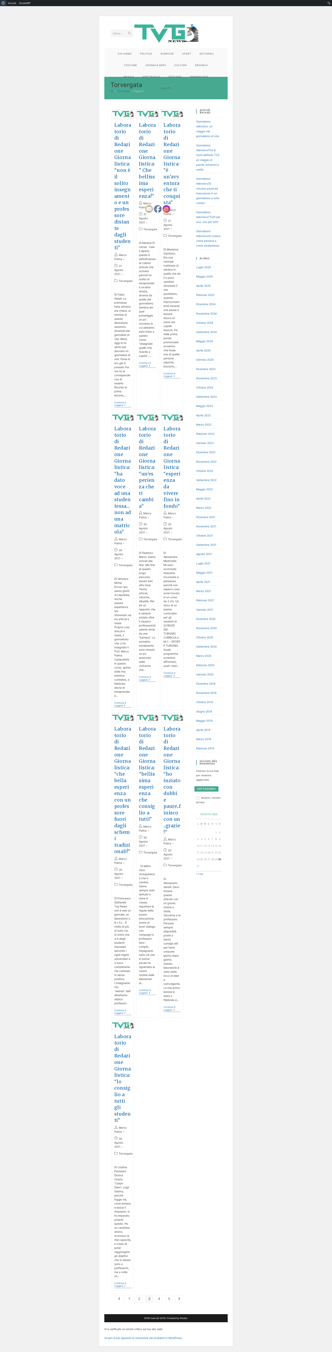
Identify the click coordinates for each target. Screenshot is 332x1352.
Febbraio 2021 (205, 600)
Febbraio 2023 (205, 433)
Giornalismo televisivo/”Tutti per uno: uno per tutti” (208, 216)
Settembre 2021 (206, 544)
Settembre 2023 (206, 396)
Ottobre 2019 (204, 702)
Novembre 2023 (206, 378)
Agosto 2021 (204, 554)
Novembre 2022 (206, 461)
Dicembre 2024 (206, 304)
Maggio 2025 (204, 276)
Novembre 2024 (206, 313)
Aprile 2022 (203, 498)
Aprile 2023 (203, 415)
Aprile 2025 (203, 285)
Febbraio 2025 (205, 295)
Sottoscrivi (206, 788)
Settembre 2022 (206, 480)
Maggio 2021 (204, 572)
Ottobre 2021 (204, 535)
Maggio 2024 (204, 341)
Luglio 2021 (203, 563)
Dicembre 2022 (205, 452)
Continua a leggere (122, 404)
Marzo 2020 (203, 655)
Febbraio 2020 (205, 665)
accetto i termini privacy (208, 800)
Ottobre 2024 (204, 322)
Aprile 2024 (203, 350)
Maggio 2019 (204, 720)
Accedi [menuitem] (12, 3)
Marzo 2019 (203, 739)
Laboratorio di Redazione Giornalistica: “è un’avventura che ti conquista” (172, 163)
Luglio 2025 (203, 267)
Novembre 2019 (206, 692)
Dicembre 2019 (205, 683)
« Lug (199, 873)
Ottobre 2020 (204, 637)
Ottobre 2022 (204, 470)
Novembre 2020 (206, 628)
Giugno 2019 (204, 711)
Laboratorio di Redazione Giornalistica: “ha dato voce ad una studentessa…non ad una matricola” (122, 480)
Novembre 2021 (206, 526)
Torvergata (126, 280)
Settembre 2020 (206, 646)
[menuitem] (3, 3)
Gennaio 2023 (205, 443)
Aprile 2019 (203, 730)
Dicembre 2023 (206, 369)
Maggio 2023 (204, 406)
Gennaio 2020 (205, 674)
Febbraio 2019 (205, 748)
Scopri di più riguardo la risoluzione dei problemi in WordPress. (143, 1338)
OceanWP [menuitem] (24, 3)
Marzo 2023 (203, 424)
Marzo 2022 (203, 507)
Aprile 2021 (203, 581)
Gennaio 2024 (205, 359)
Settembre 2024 (206, 332)
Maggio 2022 (204, 489)
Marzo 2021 (203, 591)
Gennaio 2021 (204, 609)
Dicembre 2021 (205, 517)
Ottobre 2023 (204, 387)
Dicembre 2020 (206, 618)
